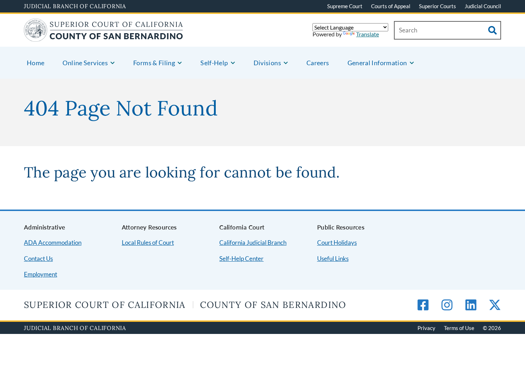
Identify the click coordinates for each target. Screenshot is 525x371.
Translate (367, 34)
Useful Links (333, 258)
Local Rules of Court (148, 242)
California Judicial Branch (252, 242)
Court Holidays (337, 242)
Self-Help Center (241, 258)
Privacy (426, 328)
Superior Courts (437, 6)
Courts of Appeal (390, 6)
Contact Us (38, 258)
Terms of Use (459, 328)
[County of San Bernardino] (103, 37)
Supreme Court (344, 6)
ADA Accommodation (52, 242)
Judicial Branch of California (75, 6)
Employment (40, 274)
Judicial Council (483, 6)
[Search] (492, 30)
